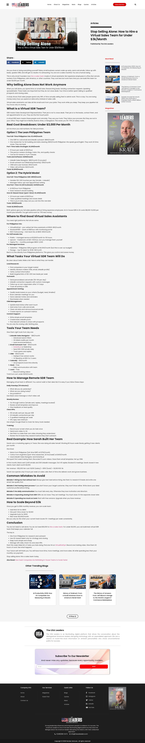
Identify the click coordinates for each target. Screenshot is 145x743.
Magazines (65, 4)
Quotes (86, 4)
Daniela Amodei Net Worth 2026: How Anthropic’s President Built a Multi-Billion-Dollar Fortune (131, 99)
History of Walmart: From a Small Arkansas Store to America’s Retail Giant (130, 78)
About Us (57, 4)
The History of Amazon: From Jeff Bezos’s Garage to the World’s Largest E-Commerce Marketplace (131, 89)
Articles (93, 4)
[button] (135, 4)
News (73, 4)
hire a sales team (37, 76)
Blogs (79, 4)
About (22, 697)
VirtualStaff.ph (60, 545)
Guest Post (46, 697)
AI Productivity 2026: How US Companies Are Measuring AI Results (131, 67)
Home (49, 4)
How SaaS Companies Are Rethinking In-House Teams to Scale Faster (41, 560)
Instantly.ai (17, 347)
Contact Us (24, 700)
